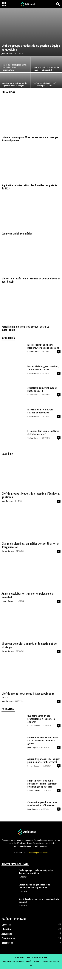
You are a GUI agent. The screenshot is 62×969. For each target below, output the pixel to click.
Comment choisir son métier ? (18, 233)
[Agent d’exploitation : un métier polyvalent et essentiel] (31, 575)
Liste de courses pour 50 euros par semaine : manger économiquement (30, 139)
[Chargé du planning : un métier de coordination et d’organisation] (31, 525)
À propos (19, 957)
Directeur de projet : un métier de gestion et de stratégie (15, 84)
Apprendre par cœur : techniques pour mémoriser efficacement (43, 760)
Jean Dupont (7, 53)
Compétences (8, 938)
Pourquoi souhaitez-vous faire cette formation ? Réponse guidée (42, 740)
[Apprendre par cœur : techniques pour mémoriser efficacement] (13, 766)
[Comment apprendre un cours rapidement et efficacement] (13, 809)
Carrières (6, 924)
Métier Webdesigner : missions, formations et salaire (43, 368)
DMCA (36, 961)
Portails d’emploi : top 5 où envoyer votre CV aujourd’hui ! (25, 328)
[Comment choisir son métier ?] (31, 212)
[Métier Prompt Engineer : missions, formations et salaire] (13, 352)
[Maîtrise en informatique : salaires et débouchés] (13, 417)
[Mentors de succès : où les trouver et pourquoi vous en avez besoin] (31, 257)
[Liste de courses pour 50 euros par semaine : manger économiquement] (31, 116)
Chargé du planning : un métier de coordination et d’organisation (14, 67)
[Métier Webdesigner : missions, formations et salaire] (13, 374)
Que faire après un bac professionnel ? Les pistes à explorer (41, 719)
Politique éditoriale (37, 957)
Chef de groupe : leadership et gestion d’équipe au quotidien (31, 48)
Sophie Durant (8, 601)
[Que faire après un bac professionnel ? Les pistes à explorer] (13, 723)
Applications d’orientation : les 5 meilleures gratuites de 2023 (30, 187)
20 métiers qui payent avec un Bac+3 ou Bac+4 (42, 389)
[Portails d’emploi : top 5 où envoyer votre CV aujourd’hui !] (31, 305)
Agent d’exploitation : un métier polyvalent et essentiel (46, 68)
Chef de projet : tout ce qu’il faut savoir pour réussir (44, 84)
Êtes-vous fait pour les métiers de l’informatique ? (43, 432)
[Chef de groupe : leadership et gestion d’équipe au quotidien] (31, 32)
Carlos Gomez (33, 351)
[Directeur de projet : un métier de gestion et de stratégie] (31, 625)
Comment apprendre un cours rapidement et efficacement (42, 804)
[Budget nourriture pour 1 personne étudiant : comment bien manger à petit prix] (13, 788)
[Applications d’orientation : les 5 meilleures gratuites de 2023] (31, 164)
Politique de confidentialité (17, 961)
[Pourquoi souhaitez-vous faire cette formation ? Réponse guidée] (13, 745)
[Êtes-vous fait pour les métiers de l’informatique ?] (13, 438)
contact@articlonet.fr (38, 853)
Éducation (6, 929)
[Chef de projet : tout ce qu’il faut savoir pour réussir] (31, 675)
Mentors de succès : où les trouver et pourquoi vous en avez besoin (31, 280)
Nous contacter (51, 961)
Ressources (7, 942)
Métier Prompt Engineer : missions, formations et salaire (43, 346)
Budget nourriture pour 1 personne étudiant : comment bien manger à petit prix (42, 783)
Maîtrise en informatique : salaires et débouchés (40, 411)
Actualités (7, 933)
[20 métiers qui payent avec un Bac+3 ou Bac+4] (13, 395)
